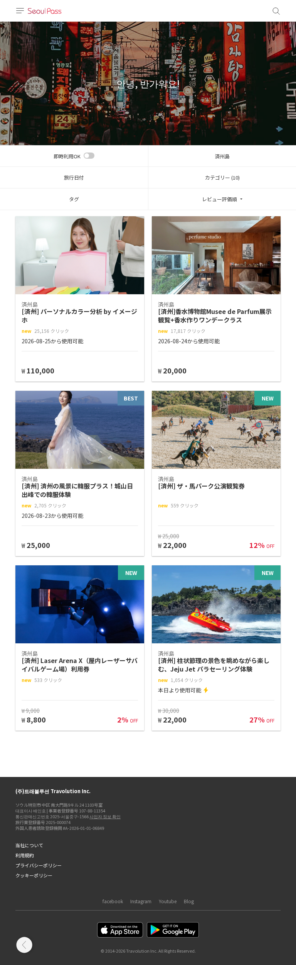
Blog (189, 901)
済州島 (222, 156)
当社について (29, 845)
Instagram (140, 901)
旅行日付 (74, 177)
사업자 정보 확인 (105, 816)
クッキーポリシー (33, 875)
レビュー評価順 (219, 199)
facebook (113, 901)
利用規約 (24, 855)
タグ (74, 199)
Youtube (168, 901)
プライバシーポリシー (38, 865)
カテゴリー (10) (222, 177)
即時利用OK (67, 156)
